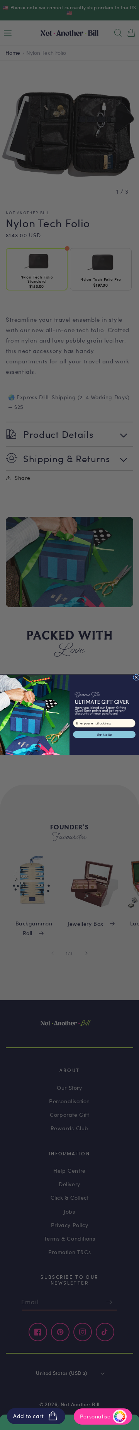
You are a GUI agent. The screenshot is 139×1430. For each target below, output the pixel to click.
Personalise (95, 1416)
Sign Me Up (104, 734)
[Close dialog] (136, 677)
